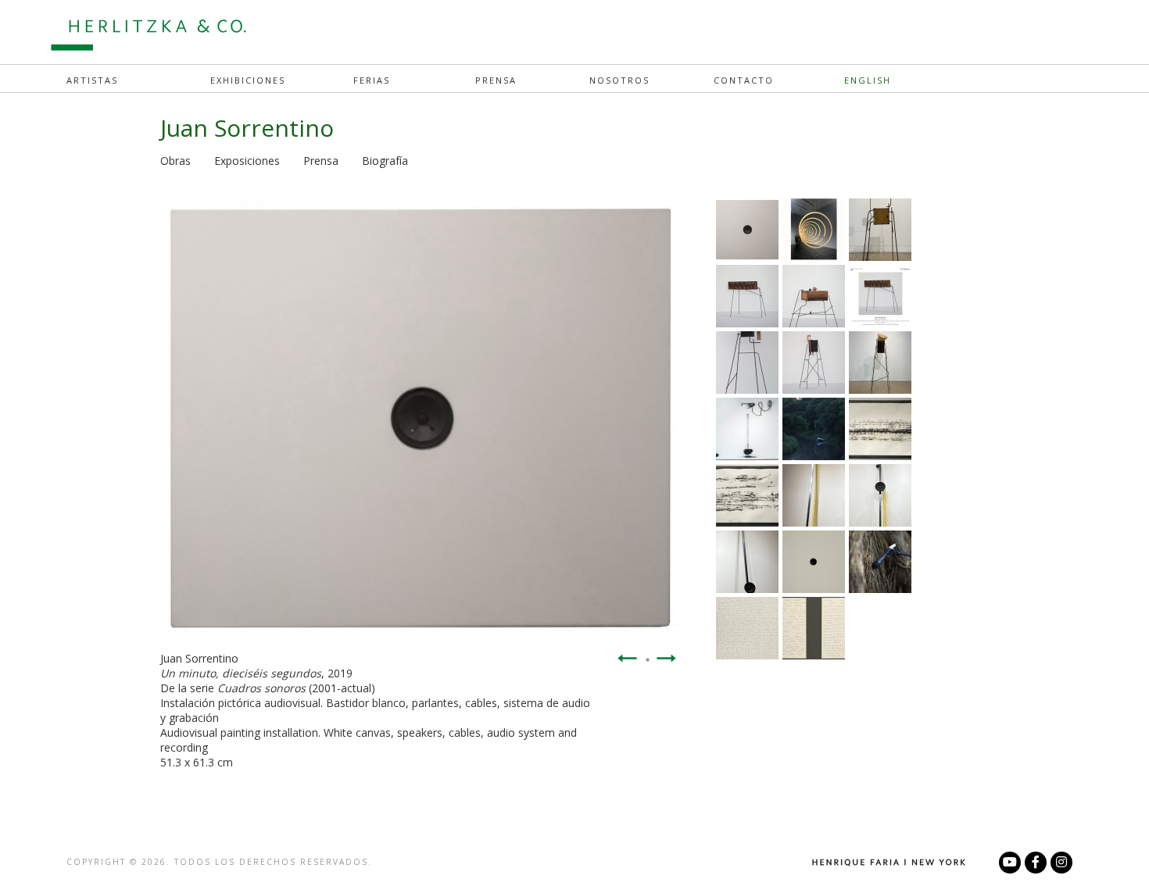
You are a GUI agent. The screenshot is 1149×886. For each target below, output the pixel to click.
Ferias (371, 80)
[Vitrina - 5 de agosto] (813, 256)
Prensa (496, 80)
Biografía (385, 160)
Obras (175, 160)
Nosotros (619, 80)
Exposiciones (247, 160)
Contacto (744, 80)
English (867, 80)
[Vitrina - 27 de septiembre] (880, 322)
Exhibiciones (247, 80)
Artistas (92, 80)
